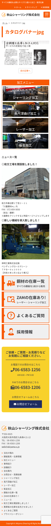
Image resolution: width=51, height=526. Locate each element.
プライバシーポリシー (14, 514)
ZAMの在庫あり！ (12, 496)
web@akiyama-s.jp (11, 447)
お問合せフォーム (27, 404)
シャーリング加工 (12, 478)
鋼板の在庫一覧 (11, 493)
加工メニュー (10, 460)
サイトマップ (32, 7)
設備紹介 (8, 467)
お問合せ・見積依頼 (13, 475)
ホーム (18, 7)
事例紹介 (8, 464)
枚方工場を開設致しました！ (16, 503)
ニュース (8, 500)
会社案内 (8, 471)
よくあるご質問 (11, 511)
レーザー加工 (10, 485)
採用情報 (45, 7)
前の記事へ (25, 71)
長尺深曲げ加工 (11, 482)
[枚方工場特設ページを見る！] (25, 183)
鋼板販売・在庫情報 (13, 457)
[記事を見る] (25, 241)
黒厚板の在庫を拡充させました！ (18, 507)
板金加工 (8, 489)
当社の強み (9, 453)
